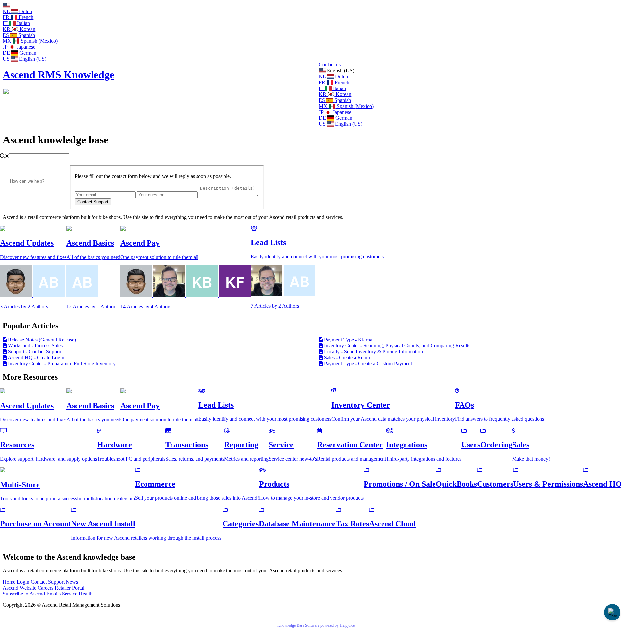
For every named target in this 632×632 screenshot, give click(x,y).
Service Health (77, 593)
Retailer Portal (69, 588)
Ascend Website (20, 588)
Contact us (330, 64)
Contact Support (48, 582)
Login (23, 582)
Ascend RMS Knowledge (58, 75)
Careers (45, 588)
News (72, 582)
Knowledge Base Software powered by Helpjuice (316, 625)
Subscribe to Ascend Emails (32, 593)
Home (9, 582)
